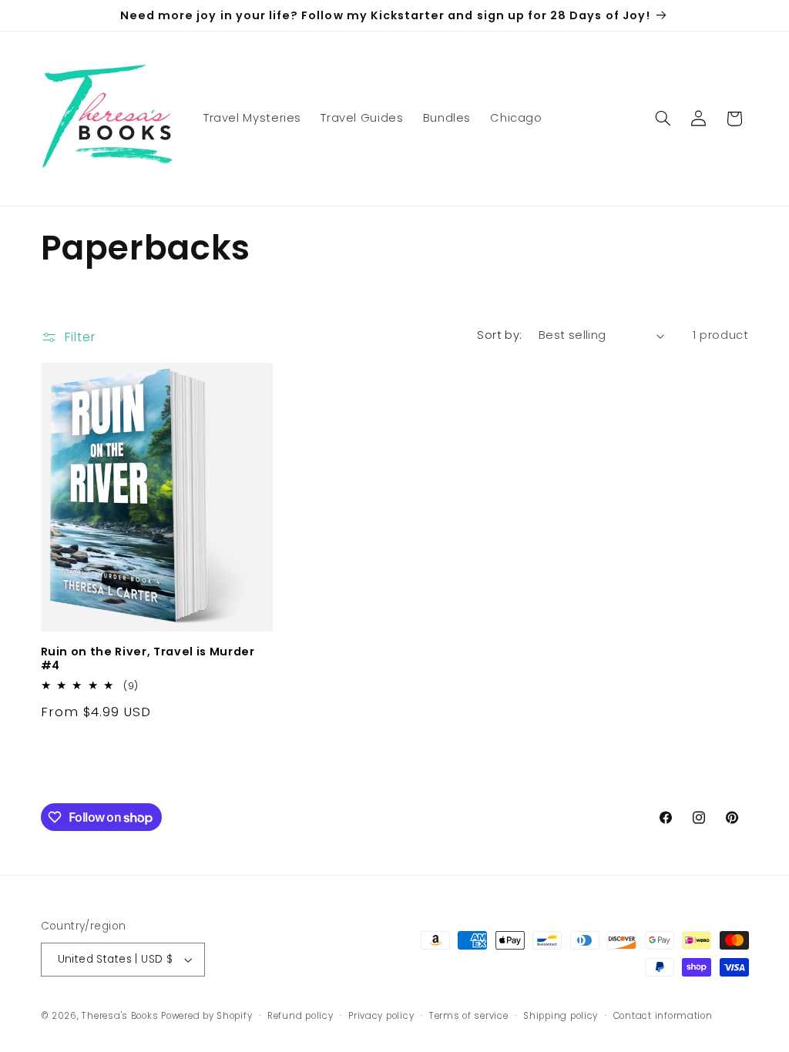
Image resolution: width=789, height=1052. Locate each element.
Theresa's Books (120, 1016)
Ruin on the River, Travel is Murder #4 (148, 659)
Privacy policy (381, 1016)
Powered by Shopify (206, 1016)
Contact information (663, 1016)
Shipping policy (560, 1016)
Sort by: (499, 335)
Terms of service (469, 1016)
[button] (662, 118)
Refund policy (300, 1016)
